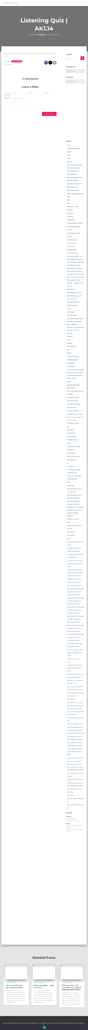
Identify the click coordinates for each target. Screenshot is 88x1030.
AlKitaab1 (10, 64)
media (69, 382)
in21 (68, 350)
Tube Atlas (70, 485)
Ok (44, 1027)
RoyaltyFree (70, 450)
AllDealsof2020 (71, 174)
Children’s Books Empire (74, 223)
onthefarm (70, 430)
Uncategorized (16, 61)
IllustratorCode (71, 346)
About (69, 152)
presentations (71, 433)
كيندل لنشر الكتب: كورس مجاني (75, 758)
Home (69, 340)
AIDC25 (69, 162)
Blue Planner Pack (73, 206)
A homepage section (73, 148)
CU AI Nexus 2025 (72, 253)
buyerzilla (70, 216)
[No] (86, 1025)
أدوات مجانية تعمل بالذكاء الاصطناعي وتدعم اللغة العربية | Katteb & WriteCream (71, 987)
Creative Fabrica (72, 250)
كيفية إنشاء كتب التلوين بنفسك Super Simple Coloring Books (74, 751)
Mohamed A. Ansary (73, 397)
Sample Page (71, 453)
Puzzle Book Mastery (73, 446)
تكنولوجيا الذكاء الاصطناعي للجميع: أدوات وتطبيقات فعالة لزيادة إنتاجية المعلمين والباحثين (75, 591)
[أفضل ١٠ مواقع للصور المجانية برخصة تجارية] (44, 972)
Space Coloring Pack (73, 456)
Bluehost (70, 210)
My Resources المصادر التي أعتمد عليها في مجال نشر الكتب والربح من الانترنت (75, 417)
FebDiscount (71, 289)
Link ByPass (71, 366)
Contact (69, 236)
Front (68, 308)
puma (68, 443)
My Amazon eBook (73, 411)
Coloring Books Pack (73, 233)
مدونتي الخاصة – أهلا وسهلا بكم (75, 779)
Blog (68, 200)
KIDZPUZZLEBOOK (73, 356)
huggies (69, 343)
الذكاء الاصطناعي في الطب (74, 582)
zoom (68, 538)
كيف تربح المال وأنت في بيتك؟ (74, 724)
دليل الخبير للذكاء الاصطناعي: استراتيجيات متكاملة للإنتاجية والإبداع (74, 668)
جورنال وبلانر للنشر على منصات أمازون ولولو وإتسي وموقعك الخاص (75, 652)
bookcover (70, 213)
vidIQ (68, 522)
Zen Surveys (71, 535)
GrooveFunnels (71, 315)
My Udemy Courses (73, 423)
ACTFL (69, 158)
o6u (68, 426)
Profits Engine (71, 436)
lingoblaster (70, 363)
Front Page (70, 312)
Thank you (70, 466)
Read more (11, 1002)
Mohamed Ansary (72, 401)
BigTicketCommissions (74, 184)
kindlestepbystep (72, 360)
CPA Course (70, 246)
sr (67, 463)
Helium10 (70, 336)
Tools (68, 482)
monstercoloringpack (73, 404)
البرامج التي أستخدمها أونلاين (74, 579)
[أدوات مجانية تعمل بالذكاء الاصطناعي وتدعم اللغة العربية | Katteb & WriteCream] (71, 972)
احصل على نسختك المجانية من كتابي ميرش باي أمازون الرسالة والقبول (75, 563)
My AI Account (71, 407)
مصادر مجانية (70, 795)
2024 (68, 145)
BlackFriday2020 (72, 187)
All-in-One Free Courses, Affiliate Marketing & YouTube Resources (74, 168)
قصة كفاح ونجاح (71, 699)
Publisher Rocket (72, 440)
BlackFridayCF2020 (73, 190)
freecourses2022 (72, 305)
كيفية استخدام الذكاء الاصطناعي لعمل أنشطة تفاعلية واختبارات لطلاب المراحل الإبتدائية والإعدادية (75, 730)
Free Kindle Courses (73, 302)
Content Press (71, 243)
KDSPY (69, 353)
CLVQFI (69, 230)
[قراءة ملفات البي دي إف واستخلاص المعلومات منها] (16, 972)
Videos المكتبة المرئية (73, 519)
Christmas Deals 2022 (74, 226)
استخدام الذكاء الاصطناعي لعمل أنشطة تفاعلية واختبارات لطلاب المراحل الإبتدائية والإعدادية (75, 572)
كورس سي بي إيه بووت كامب (74, 702)
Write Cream (71, 532)
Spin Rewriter (71, 460)
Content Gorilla (71, 240)
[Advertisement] (75, 111)
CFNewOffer (71, 220)
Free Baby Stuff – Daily (74, 292)
